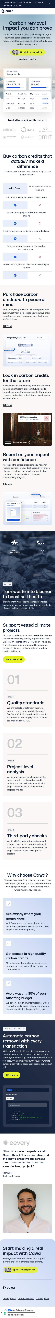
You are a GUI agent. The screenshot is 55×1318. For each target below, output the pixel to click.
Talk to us (7, 325)
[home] (10, 11)
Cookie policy (42, 1298)
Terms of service (26, 1298)
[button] (51, 11)
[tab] (15, 541)
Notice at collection (13, 1314)
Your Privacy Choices (22, 1310)
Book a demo (12, 659)
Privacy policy (9, 1298)
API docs (10, 1075)
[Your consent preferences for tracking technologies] (5, 1313)
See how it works (27, 59)
